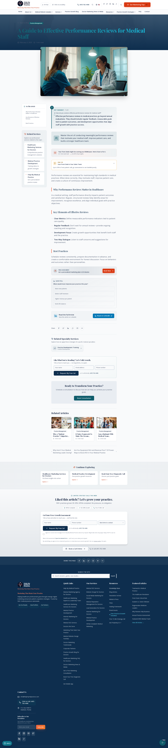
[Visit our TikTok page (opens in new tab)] (24, 739)
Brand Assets (113, 610)
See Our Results (23, 605)
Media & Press (114, 599)
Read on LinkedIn (103, 316)
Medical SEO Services (70, 623)
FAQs (111, 603)
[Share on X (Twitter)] (63, 328)
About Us (28, 12)
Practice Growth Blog (72, 11)
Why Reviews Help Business (141, 611)
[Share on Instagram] (93, 561)
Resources (109, 12)
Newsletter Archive (115, 596)
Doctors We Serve (69, 626)
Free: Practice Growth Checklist (118, 614)
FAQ (140, 11)
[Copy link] (82, 328)
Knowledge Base (114, 588)
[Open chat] (162, 742)
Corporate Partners (69, 648)
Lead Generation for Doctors (95, 608)
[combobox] (111, 523)
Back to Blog (24, 23)
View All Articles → (138, 622)
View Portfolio (34, 605)
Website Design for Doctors (95, 592)
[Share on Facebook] (59, 328)
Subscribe (41, 727)
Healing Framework (115, 607)
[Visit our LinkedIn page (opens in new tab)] (19, 739)
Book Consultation (84, 398)
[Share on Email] (77, 328)
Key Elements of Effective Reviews (32, 118)
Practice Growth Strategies (125, 12)
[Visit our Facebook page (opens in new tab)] (19, 734)
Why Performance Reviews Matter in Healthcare (33, 112)
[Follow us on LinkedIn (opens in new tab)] (113, 5)
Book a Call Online (75, 549)
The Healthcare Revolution (140, 594)
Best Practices (30, 123)
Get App (46, 4)
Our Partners (44, 605)
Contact (147, 11)
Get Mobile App (68, 684)
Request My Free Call (67, 373)
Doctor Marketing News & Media (92, 11)
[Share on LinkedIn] (68, 328)
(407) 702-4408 (94, 373)
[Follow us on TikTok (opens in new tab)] (116, 5)
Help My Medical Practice (71, 588)
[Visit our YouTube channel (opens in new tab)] (28, 734)
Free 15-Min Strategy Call (117, 619)
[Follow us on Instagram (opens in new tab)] (110, 5)
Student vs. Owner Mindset (140, 602)
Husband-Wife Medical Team (141, 619)
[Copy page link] (102, 561)
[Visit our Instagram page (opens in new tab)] (24, 734)
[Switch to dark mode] (121, 5)
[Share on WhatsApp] (73, 328)
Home (20, 11)
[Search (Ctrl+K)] (92, 5)
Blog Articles (113, 592)
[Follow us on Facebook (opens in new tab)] (104, 5)
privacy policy (97, 541)
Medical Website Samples (43, 12)
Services (57, 12)
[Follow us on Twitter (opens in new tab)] (107, 5)
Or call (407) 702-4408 (99, 549)
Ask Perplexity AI (115, 623)
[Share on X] (88, 561)
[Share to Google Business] (98, 561)
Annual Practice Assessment (141, 615)
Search (113, 576)
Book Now (107, 271)
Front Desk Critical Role (139, 598)
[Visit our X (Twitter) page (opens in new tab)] (33, 734)
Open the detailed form (61, 538)
